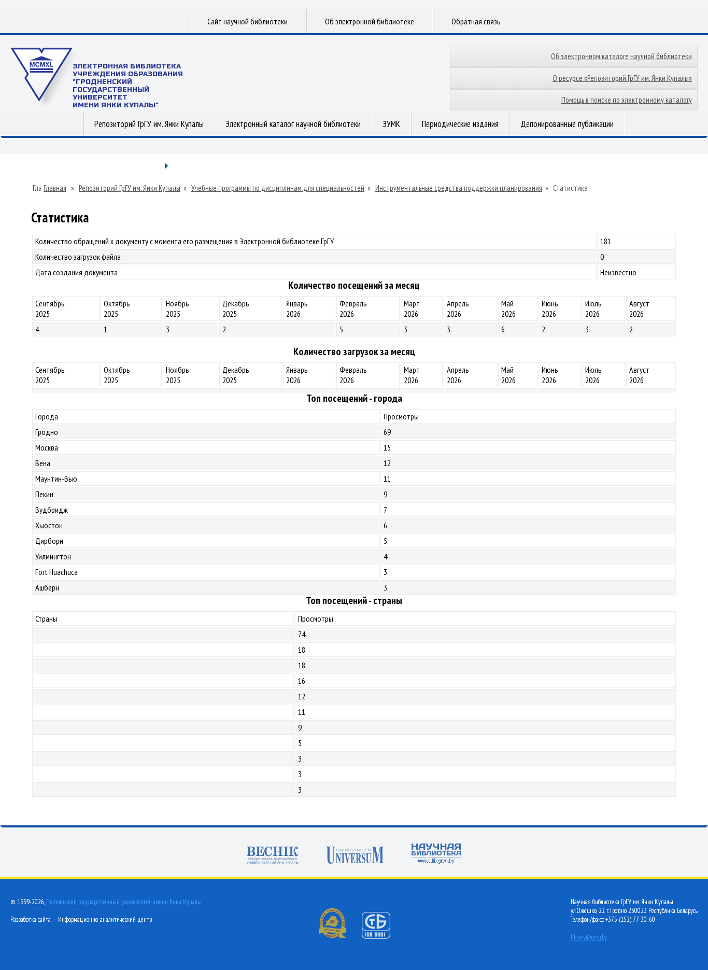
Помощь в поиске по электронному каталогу (626, 100)
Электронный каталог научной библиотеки (293, 124)
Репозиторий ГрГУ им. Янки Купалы (149, 124)
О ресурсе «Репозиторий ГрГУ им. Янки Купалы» (622, 78)
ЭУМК (391, 124)
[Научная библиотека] (436, 854)
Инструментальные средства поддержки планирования (458, 188)
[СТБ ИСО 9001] (382, 936)
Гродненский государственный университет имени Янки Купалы (124, 901)
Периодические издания (460, 124)
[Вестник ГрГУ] (273, 855)
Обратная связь (476, 21)
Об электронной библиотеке (369, 21)
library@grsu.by (589, 937)
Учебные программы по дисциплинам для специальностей (277, 188)
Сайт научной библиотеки (247, 21)
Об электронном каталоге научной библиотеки (621, 56)
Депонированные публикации (567, 124)
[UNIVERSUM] (355, 855)
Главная (55, 188)
